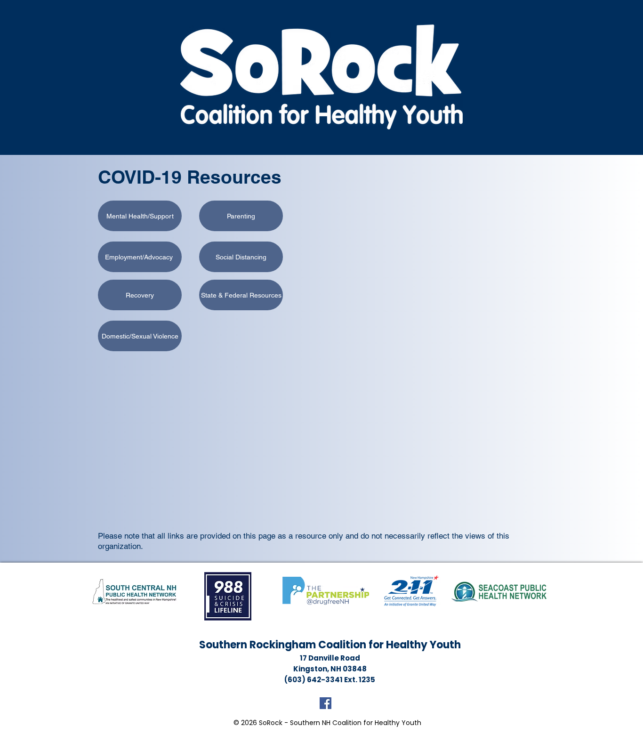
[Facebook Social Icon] (325, 703)
